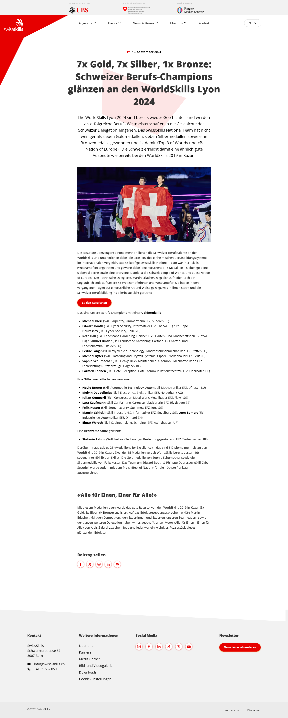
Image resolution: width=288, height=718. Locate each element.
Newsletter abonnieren (240, 647)
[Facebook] (149, 646)
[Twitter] (179, 646)
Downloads (87, 672)
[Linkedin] (159, 646)
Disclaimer (254, 710)
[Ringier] (198, 7)
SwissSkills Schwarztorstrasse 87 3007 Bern (43, 650)
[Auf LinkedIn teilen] (108, 564)
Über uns (86, 645)
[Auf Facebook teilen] (80, 564)
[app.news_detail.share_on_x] (89, 564)
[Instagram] (139, 646)
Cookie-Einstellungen (95, 679)
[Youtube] (189, 646)
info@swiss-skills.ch (49, 664)
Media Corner (89, 659)
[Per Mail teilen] (117, 564)
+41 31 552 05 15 (46, 669)
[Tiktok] (169, 646)
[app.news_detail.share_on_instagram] (99, 564)
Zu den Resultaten (94, 302)
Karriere (85, 652)
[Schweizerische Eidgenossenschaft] (144, 7)
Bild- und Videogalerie (95, 665)
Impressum (232, 710)
